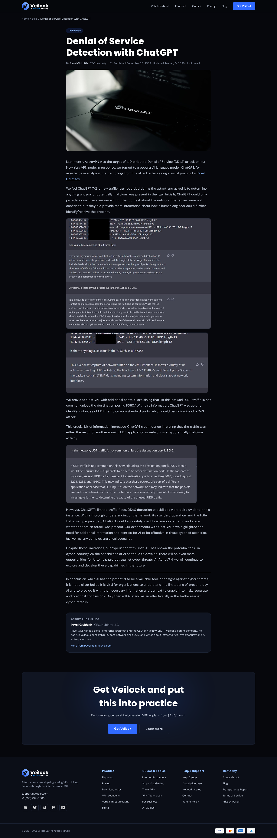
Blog (224, 6)
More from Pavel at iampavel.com (91, 645)
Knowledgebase (192, 783)
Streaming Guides (153, 783)
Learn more (154, 729)
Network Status (191, 789)
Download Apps (112, 789)
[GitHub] (53, 807)
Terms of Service (233, 795)
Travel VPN (148, 789)
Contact (187, 795)
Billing (105, 807)
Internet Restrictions (154, 777)
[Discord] (25, 807)
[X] (35, 807)
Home (25, 18)
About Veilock (231, 777)
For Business (149, 801)
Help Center (189, 777)
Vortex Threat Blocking (115, 801)
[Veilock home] (35, 6)
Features (180, 6)
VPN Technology (152, 795)
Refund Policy (190, 801)
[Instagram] (44, 807)
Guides (196, 6)
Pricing (211, 6)
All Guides (148, 807)
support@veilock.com (35, 793)
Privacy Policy (231, 801)
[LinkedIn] (63, 807)
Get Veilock (244, 6)
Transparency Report (235, 789)
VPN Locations (160, 6)
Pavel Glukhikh (79, 63)
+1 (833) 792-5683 (33, 798)
